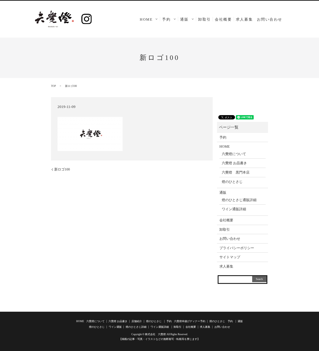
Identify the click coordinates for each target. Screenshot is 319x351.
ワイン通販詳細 (234, 209)
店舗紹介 (137, 321)
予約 (166, 19)
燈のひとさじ (232, 182)
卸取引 (204, 19)
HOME (146, 19)
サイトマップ (229, 257)
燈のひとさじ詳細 (136, 326)
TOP (53, 86)
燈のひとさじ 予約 (221, 321)
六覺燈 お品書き (234, 163)
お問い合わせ (269, 19)
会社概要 (223, 19)
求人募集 (244, 19)
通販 (184, 19)
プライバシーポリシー (236, 248)
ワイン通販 (115, 326)
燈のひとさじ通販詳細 (239, 200)
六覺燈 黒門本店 (236, 172)
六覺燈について (234, 154)
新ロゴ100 (62, 169)
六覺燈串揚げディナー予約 (189, 321)
